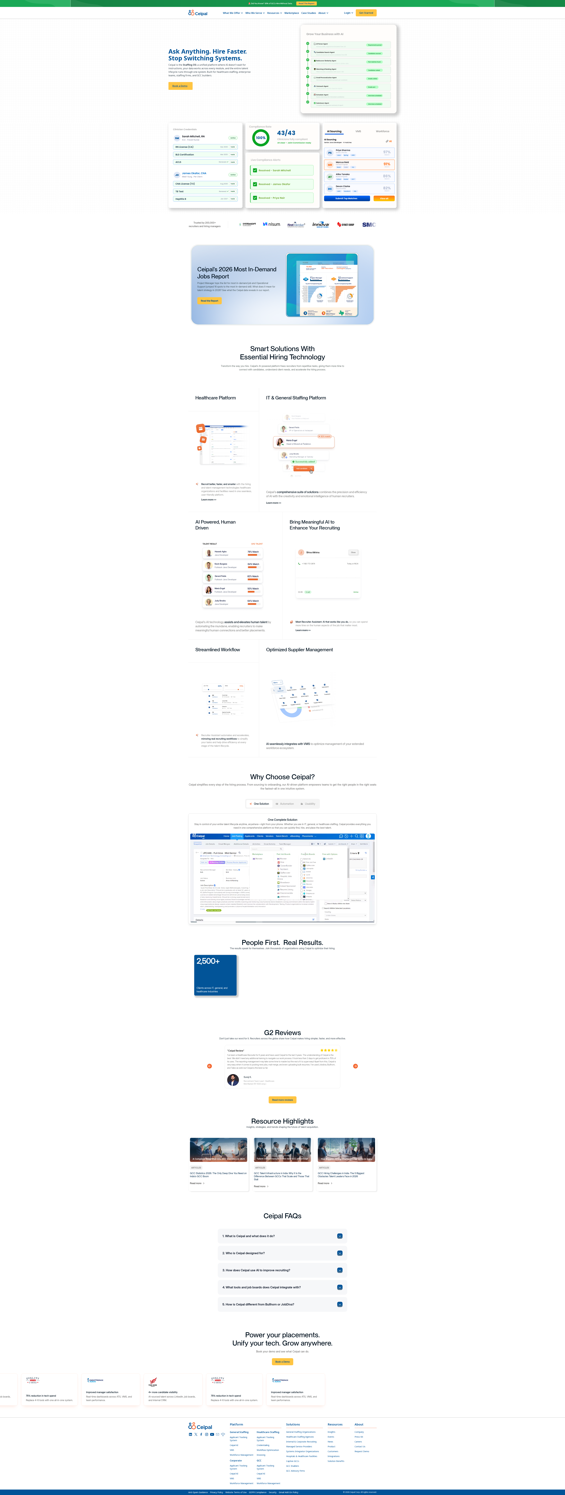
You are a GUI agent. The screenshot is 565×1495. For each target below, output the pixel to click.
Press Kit (359, 1436)
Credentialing (263, 1445)
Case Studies (308, 13)
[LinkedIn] (190, 1434)
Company (359, 1431)
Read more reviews (282, 1099)
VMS (232, 1450)
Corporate (236, 1460)
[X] (196, 1434)
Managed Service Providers (299, 1446)
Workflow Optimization (268, 1450)
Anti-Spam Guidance (198, 1492)
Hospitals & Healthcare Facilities (301, 1456)
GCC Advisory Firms (295, 1470)
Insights (331, 1431)
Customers (333, 1451)
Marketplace (292, 13)
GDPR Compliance (257, 1492)
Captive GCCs (292, 1461)
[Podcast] (223, 1434)
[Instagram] (207, 1434)
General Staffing (239, 1432)
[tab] (259, 804)
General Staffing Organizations (301, 1431)
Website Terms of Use (236, 1492)
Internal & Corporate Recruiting (301, 1441)
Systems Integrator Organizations (302, 1451)
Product (331, 1446)
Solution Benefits (336, 1461)
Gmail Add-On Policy (288, 1492)
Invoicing (261, 1454)
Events (331, 1436)
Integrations (334, 1456)
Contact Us (360, 1446)
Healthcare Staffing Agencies (300, 1436)
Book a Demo (282, 1361)
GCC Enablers (292, 1466)
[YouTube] (212, 1434)
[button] (233, 13)
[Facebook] (201, 1434)
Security (272, 1492)
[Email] (217, 1434)
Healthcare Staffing (268, 1432)
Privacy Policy (216, 1492)
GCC (259, 1460)
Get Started (366, 12)
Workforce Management (241, 1454)
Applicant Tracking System (238, 1439)
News (330, 1441)
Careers (358, 1441)
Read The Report (306, 3)
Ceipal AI (234, 1445)
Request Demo (362, 1451)
